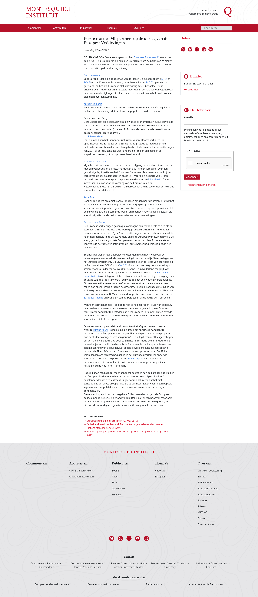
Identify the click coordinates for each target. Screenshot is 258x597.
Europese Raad (92, 298)
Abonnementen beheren (202, 185)
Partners (202, 500)
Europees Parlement (145, 57)
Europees (160, 476)
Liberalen (153, 179)
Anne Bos (89, 197)
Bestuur (202, 476)
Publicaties (120, 463)
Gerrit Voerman (92, 75)
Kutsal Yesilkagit (93, 104)
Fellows (202, 506)
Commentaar (36, 463)
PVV (86, 82)
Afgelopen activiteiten (81, 476)
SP (162, 79)
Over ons (205, 463)
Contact (202, 518)
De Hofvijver (119, 488)
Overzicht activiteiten (81, 471)
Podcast (116, 494)
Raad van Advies (207, 494)
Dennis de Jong (134, 358)
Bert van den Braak (94, 222)
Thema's (161, 463)
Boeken (116, 471)
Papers (116, 476)
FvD (148, 82)
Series (115, 482)
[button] (111, 538)
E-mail (188, 117)
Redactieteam (205, 482)
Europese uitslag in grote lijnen (112, 421)
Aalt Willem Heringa (95, 161)
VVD (121, 265)
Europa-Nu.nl (100, 330)
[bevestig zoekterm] (203, 28)
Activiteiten (78, 463)
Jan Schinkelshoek (94, 136)
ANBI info (203, 512)
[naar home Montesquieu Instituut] (48, 12)
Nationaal (160, 471)
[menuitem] (35, 28)
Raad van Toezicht (208, 488)
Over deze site (206, 524)
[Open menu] (74, 28)
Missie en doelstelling (210, 471)
